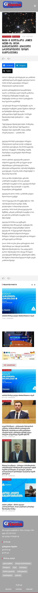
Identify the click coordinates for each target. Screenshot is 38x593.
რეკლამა (19, 589)
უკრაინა (18, 575)
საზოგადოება (22, 571)
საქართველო (7, 575)
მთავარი (8, 589)
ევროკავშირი (7, 563)
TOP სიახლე (7, 36)
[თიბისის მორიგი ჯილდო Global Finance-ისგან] (19, 301)
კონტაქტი (29, 589)
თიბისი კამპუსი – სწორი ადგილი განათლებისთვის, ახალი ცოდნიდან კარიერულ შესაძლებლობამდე (18, 507)
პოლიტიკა (23, 567)
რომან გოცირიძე (8, 571)
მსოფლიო (16, 36)
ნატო (14, 567)
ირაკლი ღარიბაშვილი (23, 563)
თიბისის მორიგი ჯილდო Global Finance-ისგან (18, 316)
